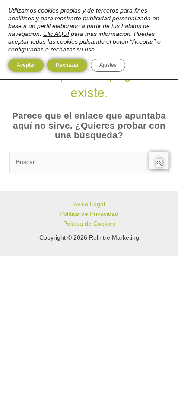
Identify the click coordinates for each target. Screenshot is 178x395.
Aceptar (26, 65)
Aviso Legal (89, 204)
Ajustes (108, 65)
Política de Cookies (89, 224)
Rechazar (67, 65)
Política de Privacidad (89, 214)
